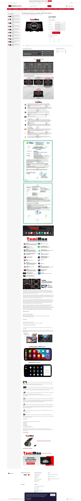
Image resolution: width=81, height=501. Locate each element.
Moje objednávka (36, 476)
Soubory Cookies (36, 480)
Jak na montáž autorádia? (51, 476)
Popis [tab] (23, 45)
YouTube (37, 491)
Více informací (42, 496)
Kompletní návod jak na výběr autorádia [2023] (53, 479)
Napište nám (36, 481)
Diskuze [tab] (27, 45)
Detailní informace (51, 36)
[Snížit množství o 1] (51, 33)
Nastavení (28, 498)
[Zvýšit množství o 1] (51, 32)
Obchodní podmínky (37, 474)
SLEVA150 (49, 1)
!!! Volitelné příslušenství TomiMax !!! (47, 453)
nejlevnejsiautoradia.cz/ (39, 490)
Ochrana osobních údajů (37, 479)
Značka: (39, 14)
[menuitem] (9, 9)
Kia (65, 50)
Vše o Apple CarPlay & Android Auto (53, 474)
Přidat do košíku (57, 32)
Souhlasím (53, 494)
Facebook (37, 489)
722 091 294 (37, 487)
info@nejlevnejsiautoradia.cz (40, 486)
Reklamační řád (36, 475)
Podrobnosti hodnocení (33, 14)
